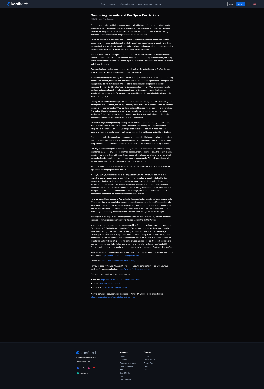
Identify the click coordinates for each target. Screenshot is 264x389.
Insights (158, 4)
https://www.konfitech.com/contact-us (134, 269)
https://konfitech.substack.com (114, 287)
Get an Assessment (144, 4)
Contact (240, 4)
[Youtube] (94, 367)
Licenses (112, 4)
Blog (122, 376)
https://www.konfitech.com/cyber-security (118, 260)
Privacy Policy (149, 363)
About (231, 4)
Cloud (103, 4)
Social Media (125, 373)
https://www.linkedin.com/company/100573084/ (120, 279)
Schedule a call (149, 360)
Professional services (126, 4)
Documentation (125, 379)
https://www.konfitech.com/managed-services (120, 255)
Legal (146, 366)
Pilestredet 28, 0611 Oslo (83, 361)
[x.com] (83, 367)
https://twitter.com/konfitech (111, 283)
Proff (145, 369)
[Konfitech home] (17, 4)
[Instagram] (89, 367)
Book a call (74, 332)
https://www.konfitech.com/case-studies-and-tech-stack (113, 296)
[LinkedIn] (78, 367)
